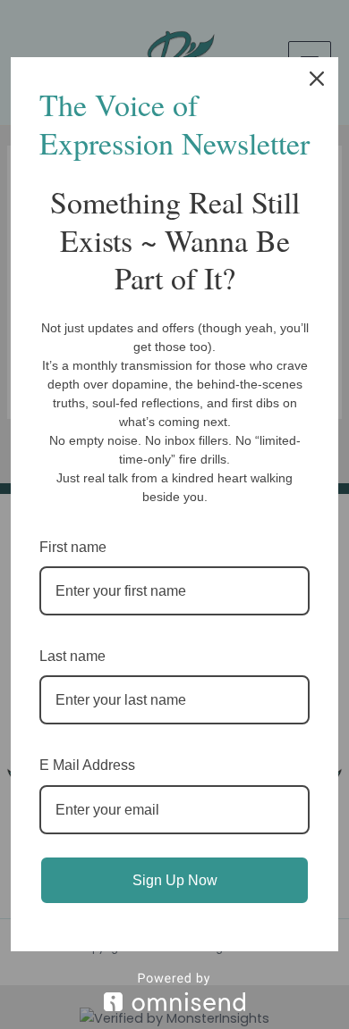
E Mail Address (87, 765)
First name (72, 547)
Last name (72, 656)
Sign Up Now (174, 880)
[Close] (316, 78)
